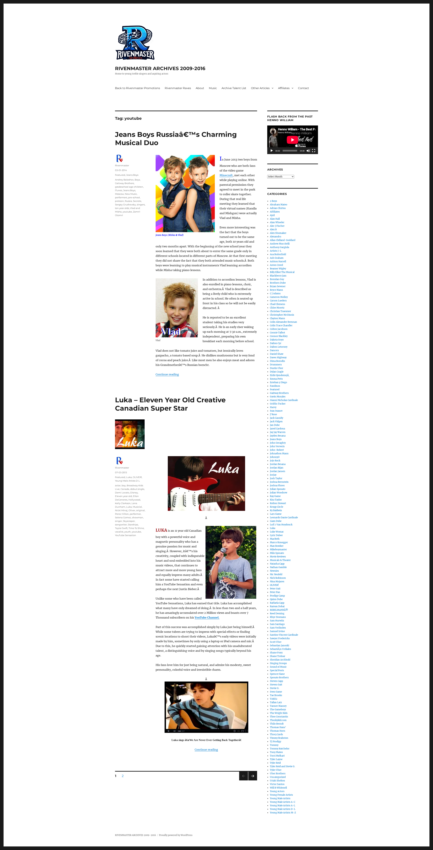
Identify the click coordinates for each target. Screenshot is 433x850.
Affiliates (284, 88)
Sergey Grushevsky (125, 204)
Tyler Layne (276, 759)
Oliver (132, 510)
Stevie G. (274, 688)
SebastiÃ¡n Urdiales (280, 649)
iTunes (118, 190)
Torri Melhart (277, 755)
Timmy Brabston (279, 738)
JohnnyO (274, 457)
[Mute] (308, 151)
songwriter (121, 524)
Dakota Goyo (277, 339)
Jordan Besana (278, 464)
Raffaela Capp (277, 602)
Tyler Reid (275, 762)
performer (135, 514)
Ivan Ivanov (276, 410)
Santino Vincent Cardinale (284, 634)
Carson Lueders (278, 300)
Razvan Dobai (277, 606)
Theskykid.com (278, 720)
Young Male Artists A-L (282, 805)
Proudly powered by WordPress (175, 835)
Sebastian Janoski (279, 645)
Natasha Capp (277, 563)
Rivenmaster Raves (178, 88)
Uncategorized (278, 777)
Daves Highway (278, 357)
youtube (127, 211)
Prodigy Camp (277, 595)
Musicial (137, 506)
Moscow (119, 194)
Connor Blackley (279, 336)
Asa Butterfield (278, 254)
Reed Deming (277, 613)
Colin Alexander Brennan (283, 322)
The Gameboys (278, 709)
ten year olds (122, 208)
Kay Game (275, 496)
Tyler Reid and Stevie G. (282, 766)
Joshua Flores (277, 485)
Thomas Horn (277, 730)
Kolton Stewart (278, 503)
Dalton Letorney (278, 346)
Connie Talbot (277, 332)
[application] (292, 139)
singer (118, 521)
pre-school (134, 197)
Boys (137, 179)
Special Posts (277, 670)
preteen (119, 201)
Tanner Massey (278, 706)
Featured (120, 175)
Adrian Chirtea (278, 208)
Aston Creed (276, 265)
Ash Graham (276, 258)
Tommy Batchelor (279, 748)
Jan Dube (275, 425)
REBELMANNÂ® (279, 610)
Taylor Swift (121, 528)
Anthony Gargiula (279, 247)
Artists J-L (275, 250)
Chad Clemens (277, 304)
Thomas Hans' (278, 727)
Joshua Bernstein (279, 482)
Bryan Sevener (278, 286)
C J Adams (275, 293)
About (200, 88)
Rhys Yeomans (278, 617)
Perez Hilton (122, 514)
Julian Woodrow (278, 492)
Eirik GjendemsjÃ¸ (279, 375)
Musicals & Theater (280, 560)
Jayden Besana (278, 435)
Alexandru (275, 236)
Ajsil (272, 215)
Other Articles (260, 88)
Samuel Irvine (277, 631)
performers (121, 197)
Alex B (273, 229)
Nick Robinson (278, 578)
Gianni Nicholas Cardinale (284, 400)
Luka (129, 477)
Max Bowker (276, 546)
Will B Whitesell (278, 787)
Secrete (137, 201)
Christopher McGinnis (282, 314)
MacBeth (275, 538)
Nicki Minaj (121, 510)
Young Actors (277, 791)
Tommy (274, 745)
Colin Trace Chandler (281, 325)
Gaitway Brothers (124, 183)
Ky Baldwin (276, 510)
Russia (128, 201)
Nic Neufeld (276, 574)
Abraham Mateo (278, 204)
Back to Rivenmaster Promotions (137, 88)
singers (141, 204)
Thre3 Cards (276, 734)
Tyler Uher (275, 770)
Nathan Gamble (278, 567)
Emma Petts (276, 378)
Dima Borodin (277, 361)
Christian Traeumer (280, 311)
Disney (134, 492)
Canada (125, 489)
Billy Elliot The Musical (282, 272)
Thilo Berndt (277, 723)
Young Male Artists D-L (127, 480)
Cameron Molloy (279, 297)
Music (213, 88)
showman (137, 517)
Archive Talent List (234, 88)
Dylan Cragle (276, 371)
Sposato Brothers (279, 677)
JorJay (273, 474)
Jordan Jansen (277, 471)
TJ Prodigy (275, 741)
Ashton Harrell (278, 261)
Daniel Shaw (276, 354)
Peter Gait (275, 588)
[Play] (272, 151)
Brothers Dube (278, 282)
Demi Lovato (122, 492)
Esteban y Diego (278, 382)
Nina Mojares (277, 581)
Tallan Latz (276, 702)
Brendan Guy (277, 279)
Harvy (273, 407)
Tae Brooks (276, 695)
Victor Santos (277, 784)
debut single (137, 489)
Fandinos (275, 386)
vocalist (119, 531)
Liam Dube (275, 521)
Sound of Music (278, 666)
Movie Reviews (278, 556)
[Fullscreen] (314, 151)
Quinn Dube (276, 599)
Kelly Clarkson (123, 503)
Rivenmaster (122, 165)
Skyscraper (129, 521)
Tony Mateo (276, 752)
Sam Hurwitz (277, 620)
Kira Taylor (276, 499)
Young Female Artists (281, 794)
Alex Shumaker (278, 233)
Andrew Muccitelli (280, 243)
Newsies (274, 570)
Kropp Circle (276, 506)
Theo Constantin (279, 716)
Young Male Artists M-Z (283, 812)
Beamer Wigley (278, 268)
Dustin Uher (276, 368)
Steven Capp (276, 681)
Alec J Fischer (277, 226)
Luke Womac (277, 531)
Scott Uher (275, 642)
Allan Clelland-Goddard (282, 240)
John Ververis (277, 446)
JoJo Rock (275, 460)
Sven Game (276, 691)
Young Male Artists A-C (282, 802)
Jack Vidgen (276, 421)
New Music (131, 194)
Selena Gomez (123, 517)
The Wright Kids (279, 713)
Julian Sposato (277, 489)
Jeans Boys (132, 175)
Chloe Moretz (277, 307)
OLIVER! (137, 477)
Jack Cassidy (276, 418)
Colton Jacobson (279, 329)
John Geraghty (278, 442)
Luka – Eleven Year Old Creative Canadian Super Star (170, 404)
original (140, 510)
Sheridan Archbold (280, 659)
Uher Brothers (278, 773)
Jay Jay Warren (278, 432)
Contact (303, 88)
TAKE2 (273, 698)
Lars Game (275, 514)
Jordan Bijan (276, 467)
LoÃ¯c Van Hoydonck (281, 524)
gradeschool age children (129, 186)
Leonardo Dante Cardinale (284, 517)
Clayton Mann (277, 318)
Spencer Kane (277, 674)
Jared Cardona (277, 428)
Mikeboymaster (278, 549)
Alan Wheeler (277, 222)
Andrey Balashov (124, 179)
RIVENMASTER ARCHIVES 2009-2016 (160, 68)
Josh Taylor (276, 478)
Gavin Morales (278, 396)
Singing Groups (278, 663)
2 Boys (273, 201)
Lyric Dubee (276, 535)
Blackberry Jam (278, 275)
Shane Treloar (277, 656)
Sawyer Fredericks (280, 638)
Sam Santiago (277, 624)
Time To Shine (136, 528)
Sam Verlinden (278, 627)
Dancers (274, 350)
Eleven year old (123, 496)
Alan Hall (275, 218)
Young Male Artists (280, 798)
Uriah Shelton (277, 780)
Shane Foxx (276, 652)
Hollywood (134, 499)
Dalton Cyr (275, 343)
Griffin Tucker (278, 403)
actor (118, 485)
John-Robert (277, 450)
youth (127, 531)
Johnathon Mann (279, 453)
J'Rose (273, 414)
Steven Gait (276, 684)
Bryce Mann (276, 290)
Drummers (276, 364)
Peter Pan (275, 592)
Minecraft (226, 175)
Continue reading (167, 374)
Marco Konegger (279, 542)
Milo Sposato (277, 553)
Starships (133, 524)
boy (124, 485)
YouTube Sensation (125, 535)
